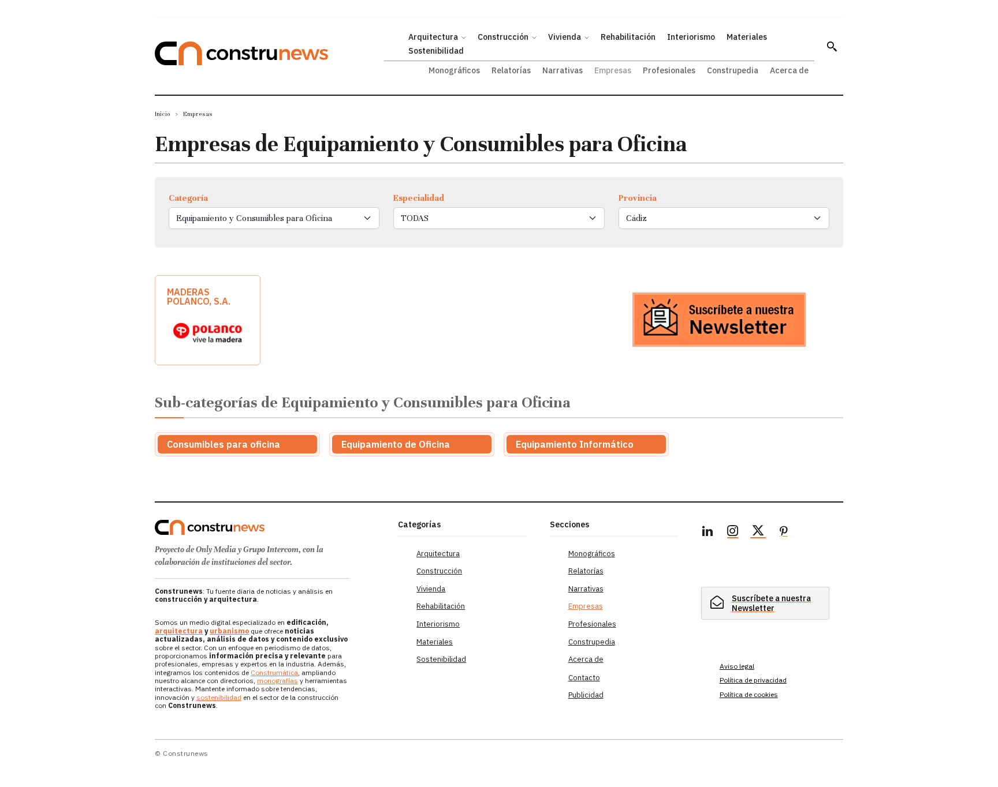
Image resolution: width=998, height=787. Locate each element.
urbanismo (229, 631)
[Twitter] (758, 532)
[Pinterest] (783, 532)
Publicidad (586, 695)
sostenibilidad (218, 697)
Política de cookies (749, 694)
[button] (831, 46)
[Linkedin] (707, 532)
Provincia (638, 198)
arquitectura (179, 631)
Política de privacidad (753, 680)
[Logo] (269, 527)
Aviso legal (737, 666)
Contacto (584, 678)
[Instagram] (733, 532)
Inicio (162, 114)
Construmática (274, 672)
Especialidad (418, 198)
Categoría (188, 198)
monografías (277, 680)
